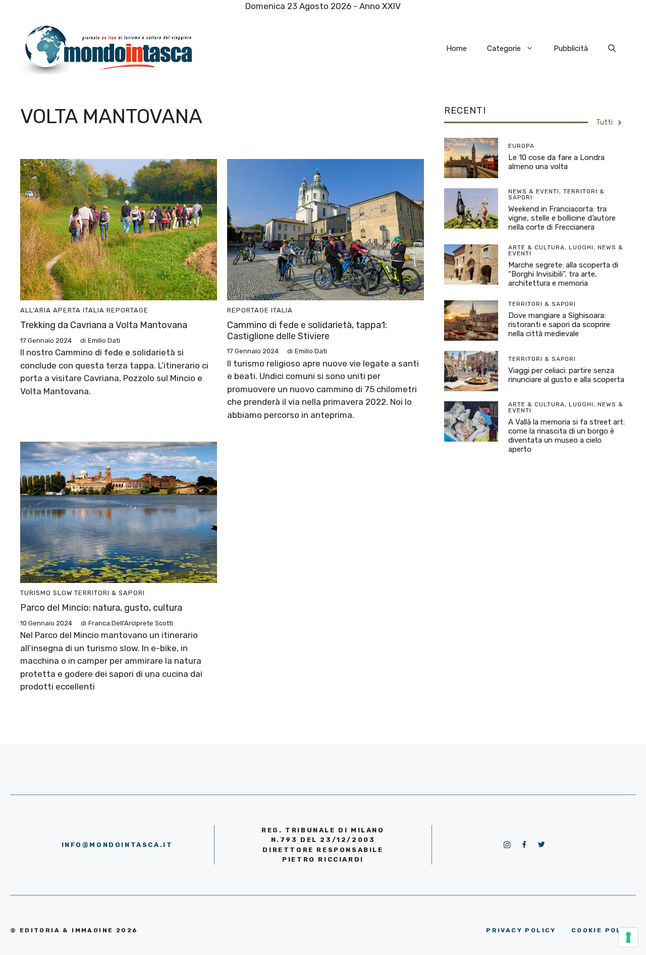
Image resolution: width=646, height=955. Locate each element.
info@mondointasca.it (117, 844)
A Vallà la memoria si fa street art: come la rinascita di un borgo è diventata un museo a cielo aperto (566, 435)
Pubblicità (571, 48)
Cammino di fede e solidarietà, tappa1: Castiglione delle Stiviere (307, 331)
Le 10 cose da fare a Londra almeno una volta (556, 162)
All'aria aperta (50, 310)
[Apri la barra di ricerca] (612, 48)
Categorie (504, 48)
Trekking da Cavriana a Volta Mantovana (103, 325)
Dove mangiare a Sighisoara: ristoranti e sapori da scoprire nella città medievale (559, 324)
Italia (93, 310)
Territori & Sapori (109, 593)
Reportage (127, 310)
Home (456, 48)
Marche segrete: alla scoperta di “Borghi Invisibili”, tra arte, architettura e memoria (563, 274)
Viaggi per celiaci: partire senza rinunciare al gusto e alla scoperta (566, 375)
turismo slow (46, 593)
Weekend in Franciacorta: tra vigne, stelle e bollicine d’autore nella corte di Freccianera (562, 218)
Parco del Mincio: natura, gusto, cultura (101, 607)
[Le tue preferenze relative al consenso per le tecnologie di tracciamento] (628, 937)
